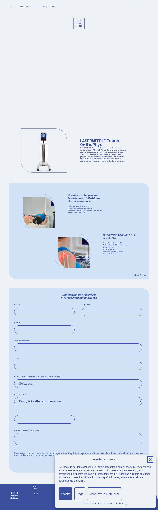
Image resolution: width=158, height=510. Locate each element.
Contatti (35, 493)
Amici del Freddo (37, 491)
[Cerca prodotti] (143, 7)
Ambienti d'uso (27, 6)
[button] (150, 459)
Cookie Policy (89, 503)
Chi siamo (36, 488)
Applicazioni (49, 6)
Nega (79, 494)
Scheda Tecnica (139, 275)
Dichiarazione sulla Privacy (112, 503)
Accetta (65, 494)
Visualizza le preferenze (104, 494)
